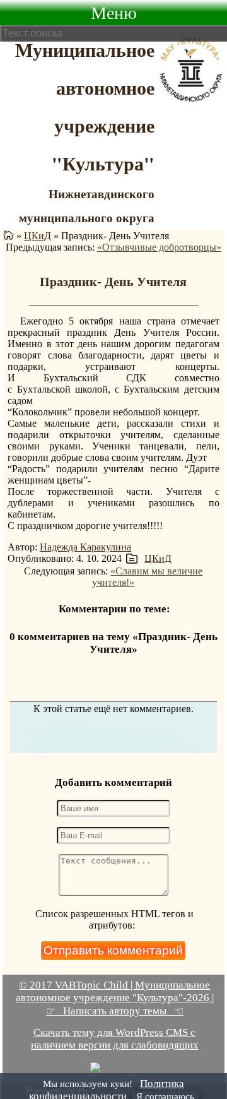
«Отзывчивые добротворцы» (159, 247)
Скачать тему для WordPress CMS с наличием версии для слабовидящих (115, 1038)
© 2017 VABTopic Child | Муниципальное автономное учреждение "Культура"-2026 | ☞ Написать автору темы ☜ (115, 998)
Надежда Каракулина (85, 547)
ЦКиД (37, 235)
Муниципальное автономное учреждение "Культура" (84, 106)
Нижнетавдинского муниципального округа (86, 205)
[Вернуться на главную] (8, 235)
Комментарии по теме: (114, 609)
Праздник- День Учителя (113, 281)
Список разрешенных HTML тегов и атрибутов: (114, 919)
